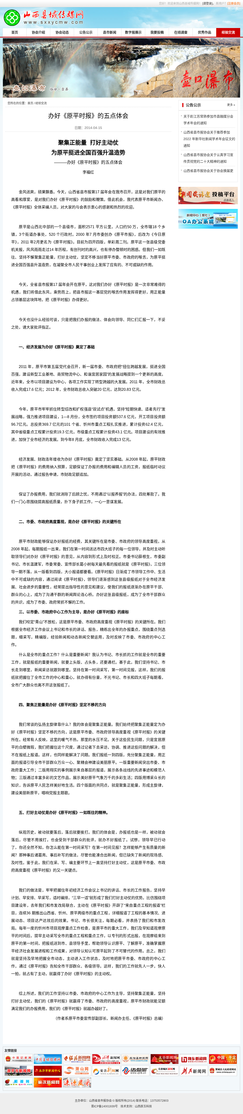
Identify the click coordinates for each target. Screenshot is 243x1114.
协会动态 (62, 32)
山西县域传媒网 (43, 17)
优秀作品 (204, 32)
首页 (14, 32)
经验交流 (228, 32)
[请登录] (207, 3)
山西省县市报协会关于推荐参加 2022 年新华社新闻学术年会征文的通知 (209, 138)
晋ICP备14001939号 (104, 1106)
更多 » (231, 105)
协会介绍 (38, 32)
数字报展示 (133, 32)
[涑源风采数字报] (77, 1086)
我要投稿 (157, 32)
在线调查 (180, 32)
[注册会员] (233, 3)
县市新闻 (109, 32)
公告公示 (86, 32)
